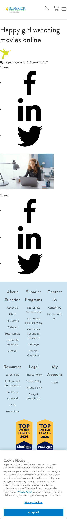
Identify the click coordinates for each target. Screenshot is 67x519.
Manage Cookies (34, 502)
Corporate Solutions (12, 342)
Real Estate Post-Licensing (33, 321)
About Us (12, 307)
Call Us (47, 8)
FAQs (12, 405)
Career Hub (12, 374)
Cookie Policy (33, 381)
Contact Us (54, 307)
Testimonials (12, 333)
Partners (12, 327)
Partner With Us (54, 316)
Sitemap (12, 350)
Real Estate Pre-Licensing (34, 310)
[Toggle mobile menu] (64, 8)
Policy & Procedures (33, 396)
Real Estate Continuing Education (33, 334)
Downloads (12, 398)
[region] (33, 484)
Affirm (12, 314)
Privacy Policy (34, 374)
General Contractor (33, 353)
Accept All (33, 512)
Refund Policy (34, 387)
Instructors (12, 320)
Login (54, 382)
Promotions (12, 411)
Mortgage (33, 344)
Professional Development (12, 383)
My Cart (56, 8)
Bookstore (12, 392)
